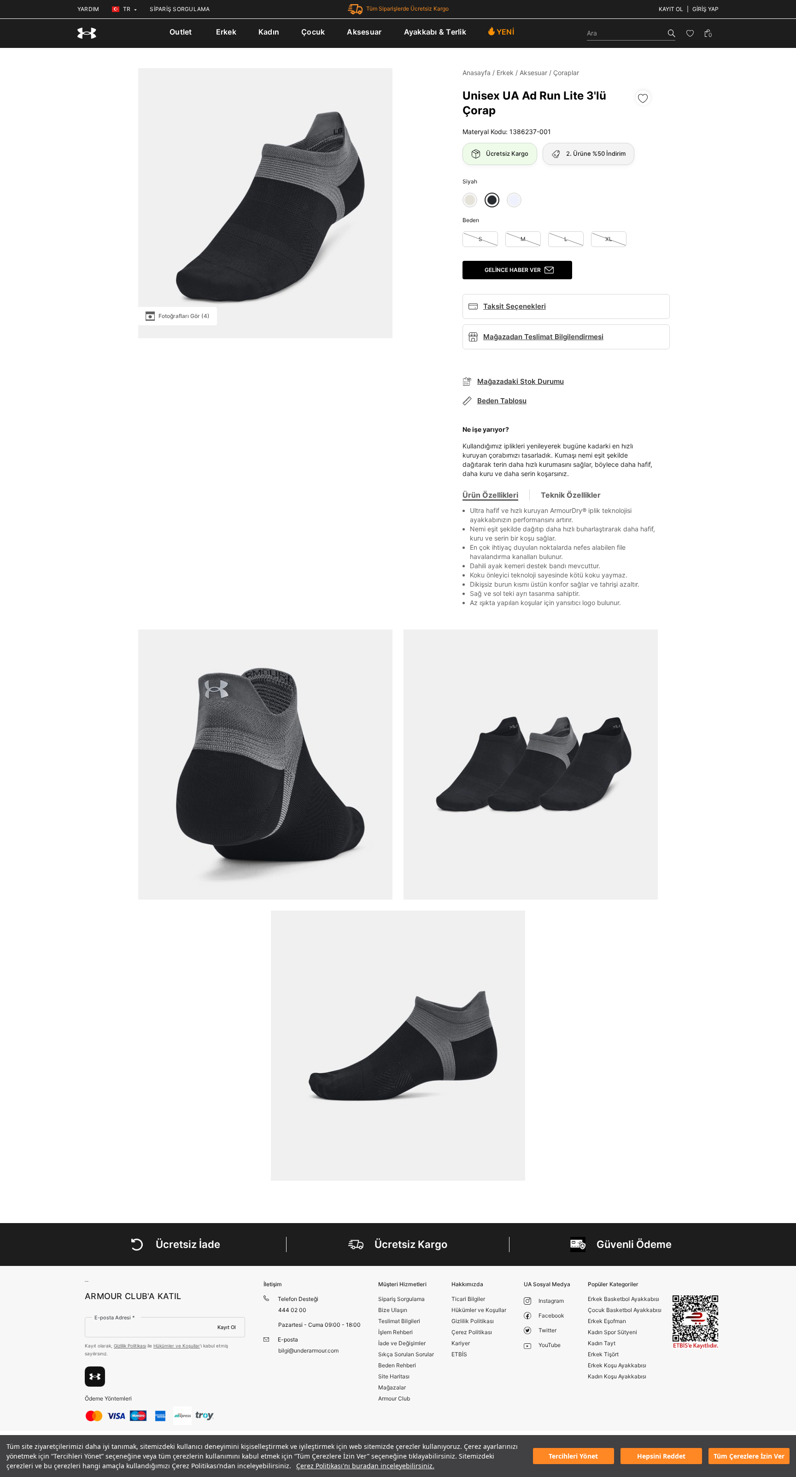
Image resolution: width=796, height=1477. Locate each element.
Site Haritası (394, 1376)
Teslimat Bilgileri (399, 1321)
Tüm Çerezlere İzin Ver (749, 1456)
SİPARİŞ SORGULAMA (180, 9)
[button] (470, 200)
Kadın (268, 31)
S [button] (480, 238)
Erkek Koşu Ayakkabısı (617, 1365)
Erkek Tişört (603, 1354)
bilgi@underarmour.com (308, 1350)
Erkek (226, 31)
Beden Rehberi (397, 1365)
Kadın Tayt (601, 1343)
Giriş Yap (705, 9)
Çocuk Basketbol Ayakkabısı (624, 1309)
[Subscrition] (95, 1376)
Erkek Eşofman (607, 1321)
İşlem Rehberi (395, 1332)
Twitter (547, 1330)
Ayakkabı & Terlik (435, 31)
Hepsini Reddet (661, 1456)
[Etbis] (696, 1321)
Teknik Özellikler (571, 495)
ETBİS (459, 1354)
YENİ (505, 31)
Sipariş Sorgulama (401, 1298)
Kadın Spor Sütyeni (612, 1332)
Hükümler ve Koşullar (176, 1345)
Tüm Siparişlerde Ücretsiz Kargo (407, 8)
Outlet (181, 31)
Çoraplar (566, 72)
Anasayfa (476, 72)
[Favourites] (690, 33)
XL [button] (608, 238)
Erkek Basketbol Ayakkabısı (623, 1298)
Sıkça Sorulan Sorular (406, 1354)
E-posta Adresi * (114, 1317)
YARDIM (88, 9)
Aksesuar (364, 31)
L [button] (566, 238)
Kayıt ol (671, 9)
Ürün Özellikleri (490, 495)
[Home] (87, 33)
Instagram (551, 1300)
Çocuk (313, 31)
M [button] (523, 238)
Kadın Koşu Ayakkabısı (617, 1376)
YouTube (549, 1345)
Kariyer (460, 1343)
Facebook (551, 1315)
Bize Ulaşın (392, 1309)
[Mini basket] (708, 33)
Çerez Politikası (471, 1332)
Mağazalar (392, 1387)
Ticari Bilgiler (468, 1298)
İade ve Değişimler (402, 1343)
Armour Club (394, 1398)
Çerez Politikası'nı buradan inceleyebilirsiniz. (365, 1465)
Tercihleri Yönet (573, 1456)
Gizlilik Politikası (130, 1345)
